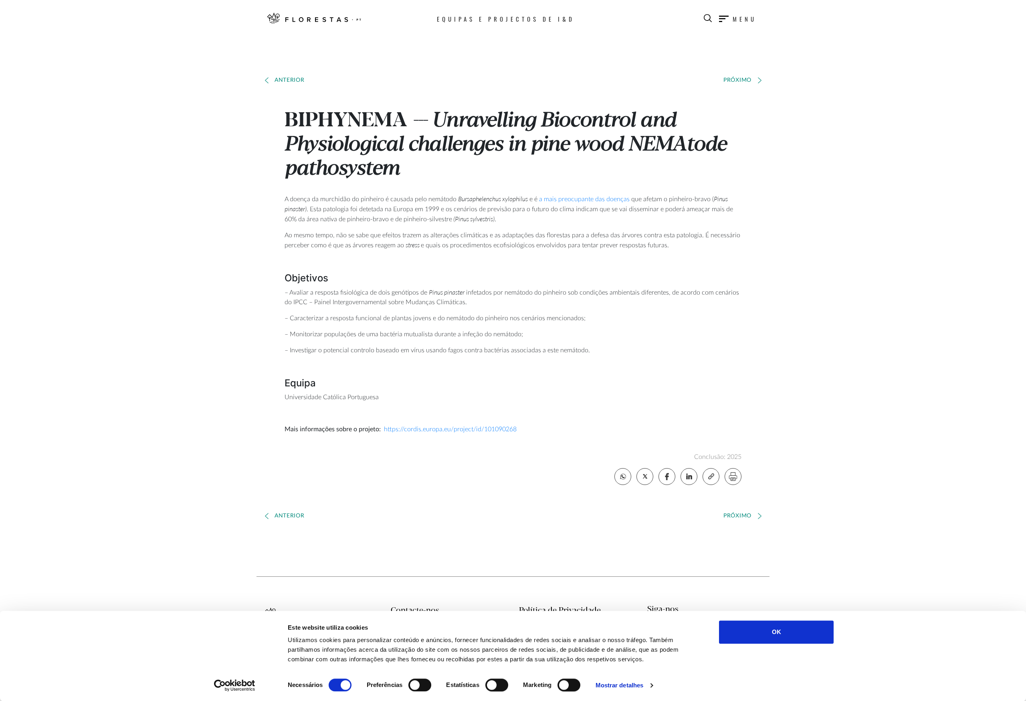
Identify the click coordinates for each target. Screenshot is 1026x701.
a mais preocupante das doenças (584, 199)
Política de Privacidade (560, 610)
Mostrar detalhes (620, 685)
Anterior (290, 80)
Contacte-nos (415, 610)
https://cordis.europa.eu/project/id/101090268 (450, 429)
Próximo (737, 80)
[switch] (419, 685)
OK (776, 631)
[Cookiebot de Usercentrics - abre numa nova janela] (235, 685)
